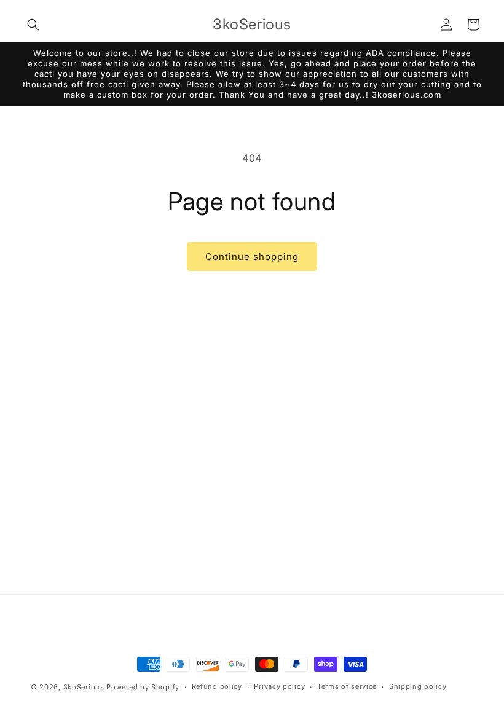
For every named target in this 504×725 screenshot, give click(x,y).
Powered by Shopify (142, 687)
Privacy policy (279, 686)
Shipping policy (418, 686)
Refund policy (217, 686)
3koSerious (83, 687)
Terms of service (347, 686)
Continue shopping (252, 256)
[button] (33, 24)
